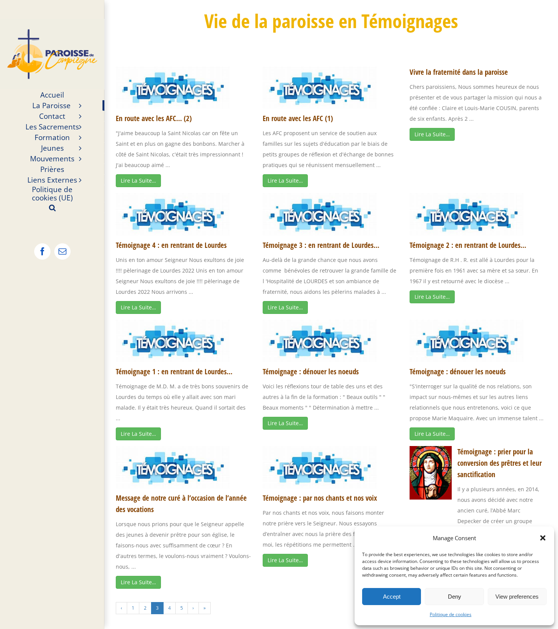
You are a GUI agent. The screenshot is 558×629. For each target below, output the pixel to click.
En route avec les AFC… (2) (154, 118)
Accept (391, 596)
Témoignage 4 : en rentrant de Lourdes (171, 245)
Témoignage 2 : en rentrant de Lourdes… (468, 245)
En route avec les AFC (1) (298, 118)
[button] (543, 538)
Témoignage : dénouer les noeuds (311, 372)
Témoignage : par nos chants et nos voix (320, 498)
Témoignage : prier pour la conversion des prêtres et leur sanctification (499, 463)
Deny (454, 596)
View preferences (517, 596)
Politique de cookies (450, 614)
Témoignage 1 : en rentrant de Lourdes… (174, 372)
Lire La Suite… (138, 180)
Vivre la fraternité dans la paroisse (459, 72)
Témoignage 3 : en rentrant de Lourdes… (321, 245)
